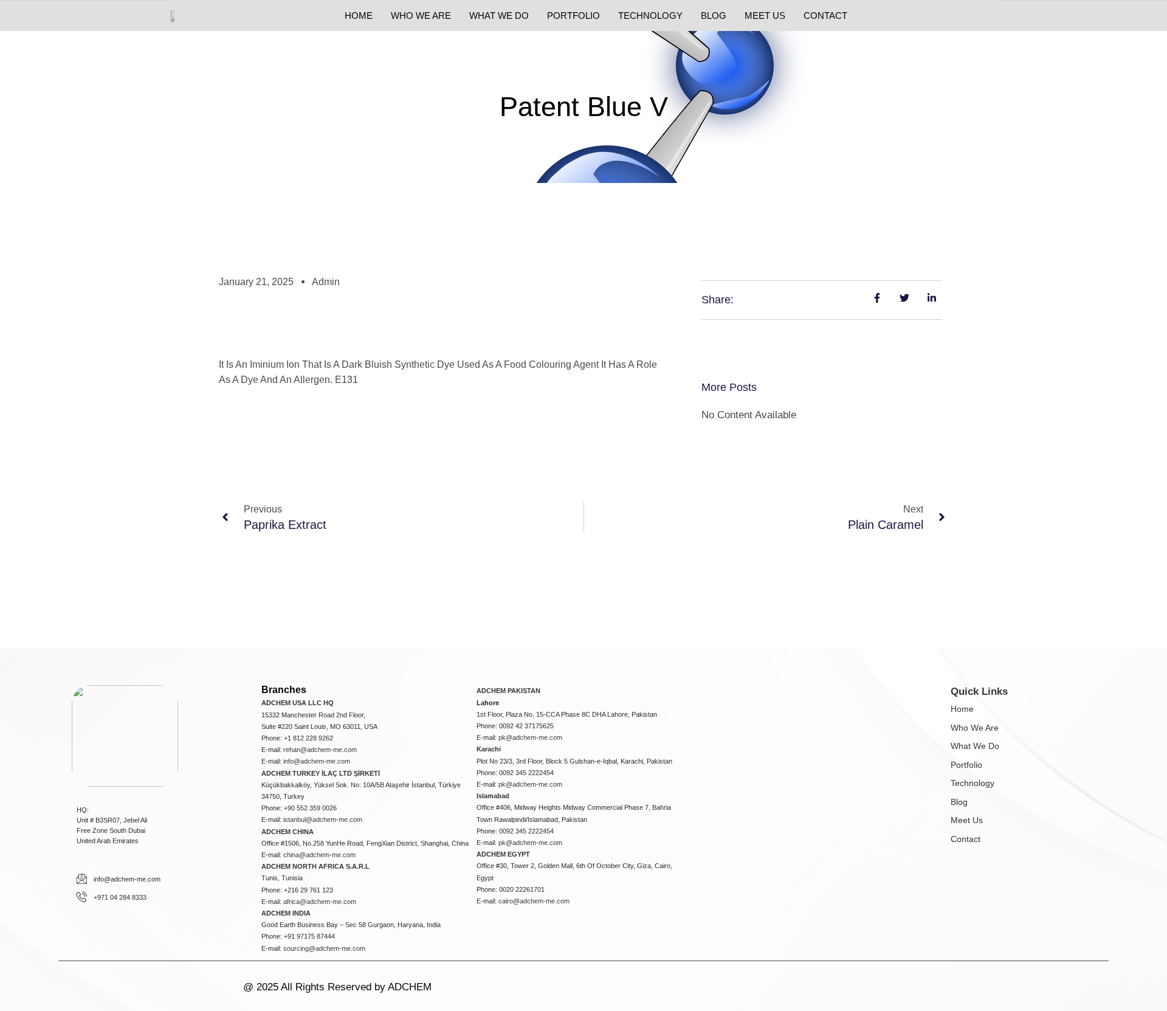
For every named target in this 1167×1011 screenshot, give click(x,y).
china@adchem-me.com (319, 854)
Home (962, 709)
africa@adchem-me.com (319, 901)
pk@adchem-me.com (530, 737)
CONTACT (825, 15)
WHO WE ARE (421, 15)
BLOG (713, 15)
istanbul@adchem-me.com (322, 819)
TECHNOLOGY (650, 15)
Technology (972, 783)
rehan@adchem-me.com (320, 749)
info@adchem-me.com (316, 761)
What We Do (975, 746)
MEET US (765, 15)
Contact (965, 839)
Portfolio (966, 765)
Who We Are (975, 728)
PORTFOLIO (573, 15)
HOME (359, 15)
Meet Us (967, 820)
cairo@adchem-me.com (534, 901)
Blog (959, 802)
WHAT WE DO (499, 15)
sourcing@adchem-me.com (324, 948)
